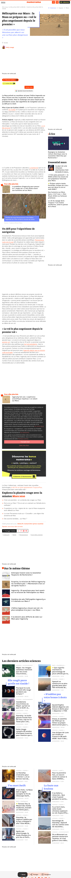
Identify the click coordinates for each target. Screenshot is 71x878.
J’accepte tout (25, 442)
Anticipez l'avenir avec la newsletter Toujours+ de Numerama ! (26, 574)
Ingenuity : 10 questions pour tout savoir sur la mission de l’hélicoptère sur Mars (28, 591)
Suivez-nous (29, 87)
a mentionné (34, 168)
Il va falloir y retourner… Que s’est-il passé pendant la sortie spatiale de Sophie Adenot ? (60, 796)
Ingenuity (6, 535)
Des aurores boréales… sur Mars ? (15, 519)
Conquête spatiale (37, 535)
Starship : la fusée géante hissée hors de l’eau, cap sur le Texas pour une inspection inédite (24, 719)
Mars (67, 8)
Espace (61, 8)
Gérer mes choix (24, 445)
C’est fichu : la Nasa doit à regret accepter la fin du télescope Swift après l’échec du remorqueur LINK (24, 793)
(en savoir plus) (39, 426)
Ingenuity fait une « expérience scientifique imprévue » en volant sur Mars (24, 399)
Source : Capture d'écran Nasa (13, 223)
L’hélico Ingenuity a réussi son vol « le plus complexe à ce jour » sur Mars (27, 609)
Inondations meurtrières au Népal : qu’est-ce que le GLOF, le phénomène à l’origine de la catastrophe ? (23, 705)
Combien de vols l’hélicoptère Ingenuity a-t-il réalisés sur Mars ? (28, 600)
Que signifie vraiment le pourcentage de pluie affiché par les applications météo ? (60, 671)
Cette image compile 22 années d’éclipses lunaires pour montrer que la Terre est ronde (24, 732)
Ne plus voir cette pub (9, 73)
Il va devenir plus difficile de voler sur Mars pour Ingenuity (26, 618)
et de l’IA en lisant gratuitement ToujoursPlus (26, 487)
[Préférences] (57, 2)
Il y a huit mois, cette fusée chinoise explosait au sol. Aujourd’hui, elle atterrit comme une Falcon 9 (60, 810)
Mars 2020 (18, 496)
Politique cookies (23, 439)
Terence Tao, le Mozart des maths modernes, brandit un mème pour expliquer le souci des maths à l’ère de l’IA (24, 807)
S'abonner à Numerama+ (22, 476)
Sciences (53, 8)
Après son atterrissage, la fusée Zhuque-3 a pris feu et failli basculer (23, 834)
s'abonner (66, 2)
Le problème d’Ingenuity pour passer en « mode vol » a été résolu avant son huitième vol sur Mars (25, 188)
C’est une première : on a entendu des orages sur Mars (22, 500)
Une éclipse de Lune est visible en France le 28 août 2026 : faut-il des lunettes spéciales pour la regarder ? (60, 735)
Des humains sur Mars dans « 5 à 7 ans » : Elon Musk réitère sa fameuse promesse (57, 195)
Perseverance (23, 535)
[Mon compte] (53, 2)
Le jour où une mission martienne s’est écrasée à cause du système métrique (62, 169)
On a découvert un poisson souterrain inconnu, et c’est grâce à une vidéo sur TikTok (60, 837)
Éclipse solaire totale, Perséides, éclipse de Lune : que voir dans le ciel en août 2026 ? (58, 186)
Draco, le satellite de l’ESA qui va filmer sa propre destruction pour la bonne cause (60, 722)
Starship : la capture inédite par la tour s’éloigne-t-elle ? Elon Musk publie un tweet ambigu (24, 820)
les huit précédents (30, 344)
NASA (14, 535)
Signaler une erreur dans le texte (12, 526)
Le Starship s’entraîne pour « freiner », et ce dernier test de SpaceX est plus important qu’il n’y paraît (23, 776)
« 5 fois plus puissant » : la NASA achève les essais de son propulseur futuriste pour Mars (58, 178)
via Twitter (12, 110)
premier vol (6, 342)
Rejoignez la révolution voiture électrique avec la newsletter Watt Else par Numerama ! (57, 155)
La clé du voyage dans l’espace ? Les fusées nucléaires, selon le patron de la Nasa (58, 203)
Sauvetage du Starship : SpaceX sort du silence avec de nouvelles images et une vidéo (60, 824)
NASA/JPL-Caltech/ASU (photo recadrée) (30, 524)
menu (3, 2)
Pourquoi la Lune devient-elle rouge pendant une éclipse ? (23, 691)
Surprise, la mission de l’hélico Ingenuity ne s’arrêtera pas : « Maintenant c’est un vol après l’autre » (28, 584)
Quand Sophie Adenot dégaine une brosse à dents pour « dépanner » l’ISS (60, 708)
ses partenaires (24, 432)
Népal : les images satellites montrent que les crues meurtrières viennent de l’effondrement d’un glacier (24, 671)
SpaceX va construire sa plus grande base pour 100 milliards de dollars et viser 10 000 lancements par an (59, 684)
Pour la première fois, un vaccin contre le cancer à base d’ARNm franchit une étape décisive (60, 776)
